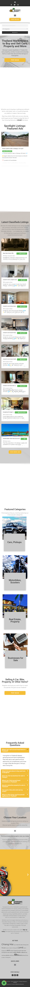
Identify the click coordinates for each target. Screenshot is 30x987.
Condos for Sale (8, 414)
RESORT (12, 950)
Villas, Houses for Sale (10, 255)
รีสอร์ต (20, 955)
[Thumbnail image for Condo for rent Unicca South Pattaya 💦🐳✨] (15, 297)
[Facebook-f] (12, 975)
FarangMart (6, 755)
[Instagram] (17, 975)
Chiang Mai (8, 765)
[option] (15, 150)
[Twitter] (15, 975)
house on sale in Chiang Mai (12, 947)
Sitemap (15, 982)
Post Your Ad (6, 116)
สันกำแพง (24, 955)
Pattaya (22, 763)
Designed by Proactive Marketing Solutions (15, 984)
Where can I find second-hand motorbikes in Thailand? (11, 781)
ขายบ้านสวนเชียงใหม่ (5, 955)
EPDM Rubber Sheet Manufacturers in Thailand (14, 438)
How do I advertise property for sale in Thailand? (13, 785)
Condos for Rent (8, 282)
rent (8, 950)
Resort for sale (17, 950)
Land (20, 947)
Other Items (7, 441)
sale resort (9, 952)
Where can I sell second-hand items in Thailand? (13, 750)
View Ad (15, 165)
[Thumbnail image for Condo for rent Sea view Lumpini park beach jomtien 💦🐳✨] (15, 377)
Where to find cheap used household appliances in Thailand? (13, 795)
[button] (15, 2)
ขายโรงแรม (12, 955)
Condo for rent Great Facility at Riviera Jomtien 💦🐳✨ (16, 359)
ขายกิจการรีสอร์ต (16, 952)
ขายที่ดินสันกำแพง (24, 952)
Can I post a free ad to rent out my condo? (12, 790)
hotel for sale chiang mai (22, 944)
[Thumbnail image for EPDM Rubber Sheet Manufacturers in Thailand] (15, 430)
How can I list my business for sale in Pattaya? (13, 776)
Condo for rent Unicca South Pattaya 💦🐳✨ (14, 306)
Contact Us (18, 843)
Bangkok (17, 763)
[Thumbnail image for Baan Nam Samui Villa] (15, 245)
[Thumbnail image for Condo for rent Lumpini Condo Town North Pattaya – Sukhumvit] (15, 271)
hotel (15, 944)
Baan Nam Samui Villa (8, 253)
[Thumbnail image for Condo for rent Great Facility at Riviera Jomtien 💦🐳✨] (15, 350)
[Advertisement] (15, 88)
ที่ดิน (16, 955)
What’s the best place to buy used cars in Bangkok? (13, 771)
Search (15, 32)
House (4, 948)
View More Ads (15, 452)
